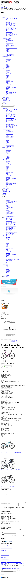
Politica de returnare (5, 555)
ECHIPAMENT (17, 562)
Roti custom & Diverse (11, 92)
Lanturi (7, 83)
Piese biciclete (6, 68)
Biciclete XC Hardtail (10, 37)
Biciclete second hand (10, 30)
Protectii (8, 61)
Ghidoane (8, 80)
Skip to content (4, 15)
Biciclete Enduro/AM (10, 25)
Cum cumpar (3, 550)
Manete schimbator (10, 84)
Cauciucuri (8, 73)
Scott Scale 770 (14, 340)
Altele (7, 57)
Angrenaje (8, 70)
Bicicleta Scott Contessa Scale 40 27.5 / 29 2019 (11, 452)
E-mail (2, 534)
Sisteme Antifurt (9, 46)
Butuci (7, 71)
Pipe (7, 91)
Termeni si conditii (4, 545)
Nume (2, 532)
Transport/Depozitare (10, 55)
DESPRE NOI (6, 100)
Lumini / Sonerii (9, 43)
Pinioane (8, 89)
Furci (7, 78)
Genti (7, 41)
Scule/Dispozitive (10, 54)
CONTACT (5, 103)
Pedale (7, 88)
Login (6, 7)
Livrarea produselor (5, 559)
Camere (7, 75)
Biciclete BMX (9, 21)
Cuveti (7, 76)
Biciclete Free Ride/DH (11, 28)
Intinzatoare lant (9, 81)
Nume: (2, 570)
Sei (6, 94)
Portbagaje (8, 52)
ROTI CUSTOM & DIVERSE (13, 259)
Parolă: (18, 570)
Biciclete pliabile (9, 29)
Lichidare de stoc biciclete (11, 18)
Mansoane (8, 86)
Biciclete (5, 17)
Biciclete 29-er (9, 19)
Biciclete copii (9, 22)
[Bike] (10, 3)
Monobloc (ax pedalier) (11, 87)
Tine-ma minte (5, 577)
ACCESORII (10, 562)
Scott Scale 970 (14, 341)
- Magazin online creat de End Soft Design (10, 568)
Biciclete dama (9, 24)
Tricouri (7, 62)
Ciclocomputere (9, 40)
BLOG (4, 102)
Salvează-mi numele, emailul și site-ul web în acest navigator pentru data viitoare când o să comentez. (12, 508)
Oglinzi (7, 51)
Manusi (7, 65)
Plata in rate (3, 557)
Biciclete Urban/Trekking (11, 34)
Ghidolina (8, 50)
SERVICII (11, 563)
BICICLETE (3, 562)
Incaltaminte (8, 59)
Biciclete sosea (9, 32)
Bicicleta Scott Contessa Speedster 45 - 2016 (10, 469)
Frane (7, 77)
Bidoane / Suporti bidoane (11, 48)
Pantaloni (8, 66)
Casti (7, 64)
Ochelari (8, 60)
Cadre (7, 72)
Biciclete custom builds (11, 23)
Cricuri (7, 49)
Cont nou (3, 7)
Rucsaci (7, 67)
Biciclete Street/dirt (10, 33)
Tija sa (7, 96)
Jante (7, 82)
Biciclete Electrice (10, 27)
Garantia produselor (5, 552)
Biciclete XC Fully (10, 35)
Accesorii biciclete (7, 38)
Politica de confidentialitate (6, 548)
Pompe (7, 44)
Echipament (5, 56)
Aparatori (8, 39)
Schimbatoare (9, 93)
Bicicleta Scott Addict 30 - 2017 (7, 486)
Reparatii (5, 99)
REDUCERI (6, 97)
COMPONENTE (7, 98)
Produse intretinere (10, 45)
